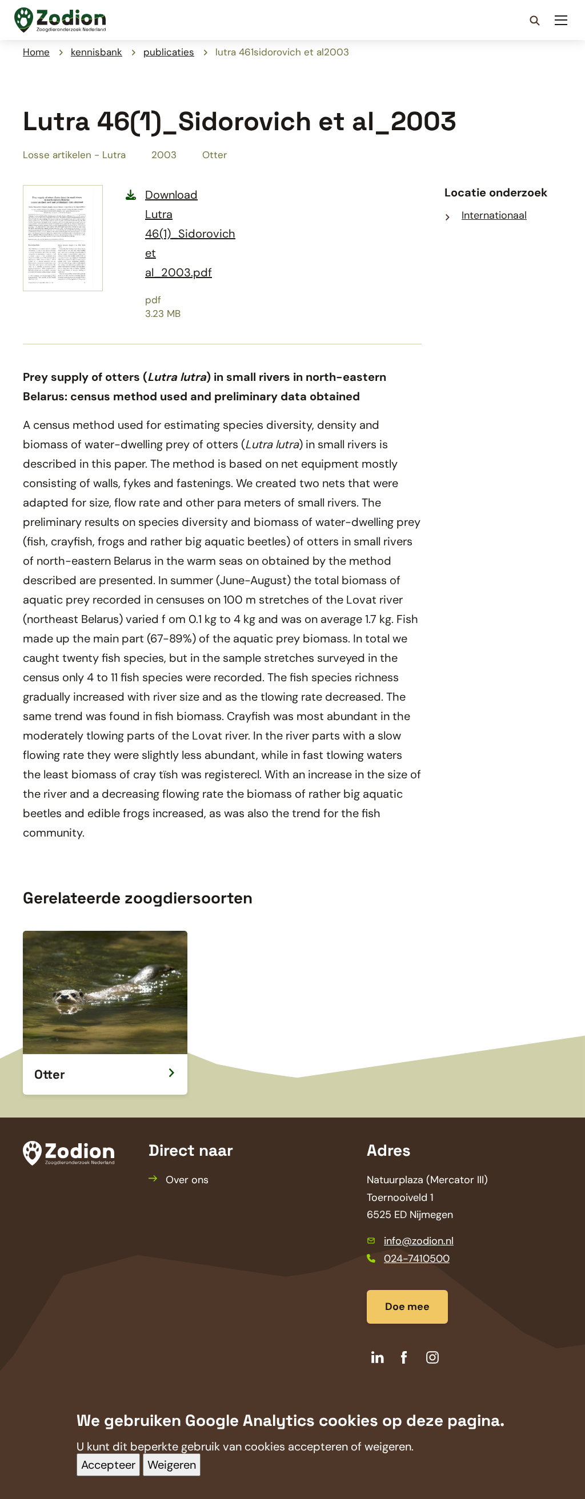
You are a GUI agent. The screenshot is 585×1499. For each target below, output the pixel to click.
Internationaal (494, 215)
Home (36, 52)
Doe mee (407, 1306)
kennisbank (96, 52)
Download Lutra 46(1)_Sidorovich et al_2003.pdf (190, 233)
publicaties (168, 52)
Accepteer (108, 1464)
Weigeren (171, 1464)
